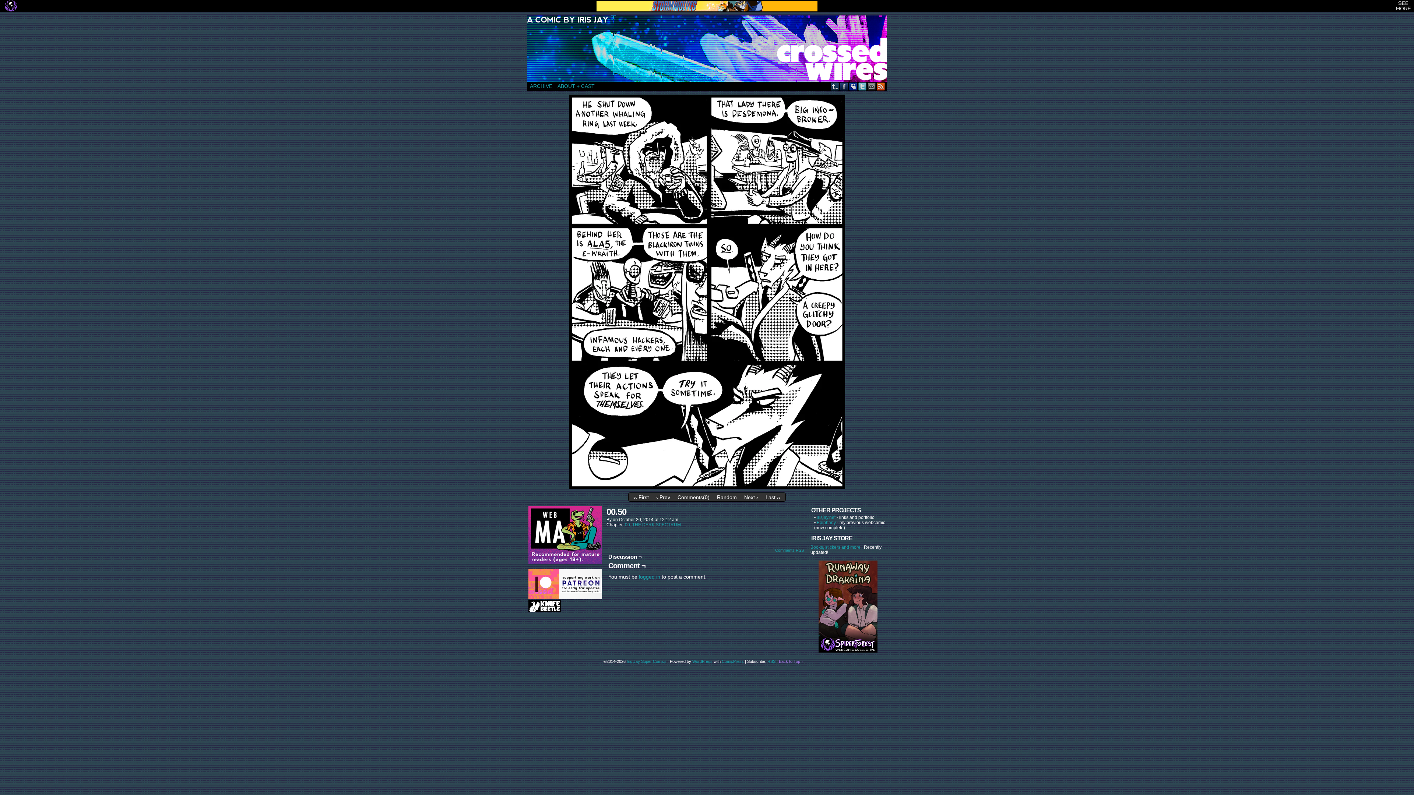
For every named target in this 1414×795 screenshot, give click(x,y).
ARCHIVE (541, 86)
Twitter (862, 86)
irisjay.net (826, 517)
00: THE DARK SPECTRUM (653, 524)
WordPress (702, 661)
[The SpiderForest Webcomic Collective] (11, 5)
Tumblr (835, 86)
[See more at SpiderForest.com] (1403, 5)
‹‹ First (641, 497)
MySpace (853, 86)
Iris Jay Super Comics (646, 661)
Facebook (844, 86)
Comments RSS (789, 550)
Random (727, 497)
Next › (751, 497)
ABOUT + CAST (576, 86)
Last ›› (773, 497)
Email (871, 86)
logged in (649, 577)
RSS (881, 86)
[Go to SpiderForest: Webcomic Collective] (848, 645)
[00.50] (707, 487)
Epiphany (826, 522)
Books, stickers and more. (837, 547)
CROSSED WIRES (709, 48)
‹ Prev (663, 497)
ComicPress (733, 661)
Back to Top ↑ (791, 661)
